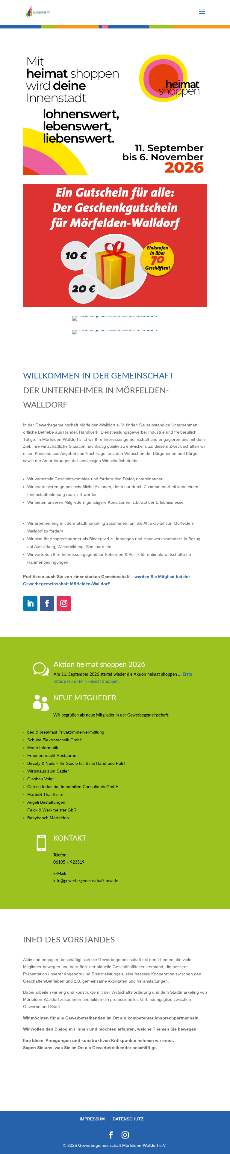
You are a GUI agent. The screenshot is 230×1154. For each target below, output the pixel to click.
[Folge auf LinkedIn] (30, 603)
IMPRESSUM (92, 1119)
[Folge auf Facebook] (47, 603)
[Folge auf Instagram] (64, 603)
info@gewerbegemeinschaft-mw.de (85, 881)
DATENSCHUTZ (128, 1119)
